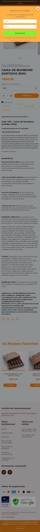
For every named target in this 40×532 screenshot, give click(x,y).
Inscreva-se (20, 33)
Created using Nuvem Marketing (20, 40)
